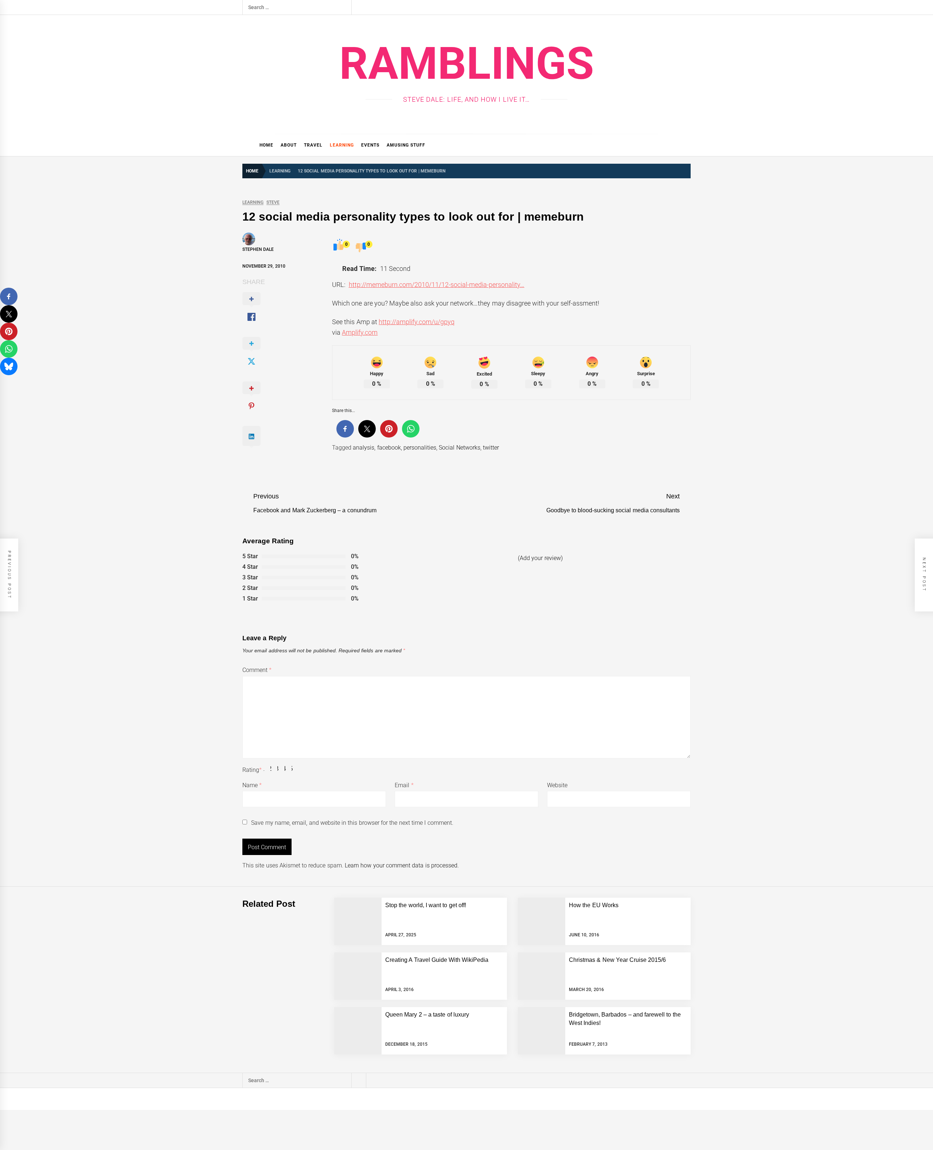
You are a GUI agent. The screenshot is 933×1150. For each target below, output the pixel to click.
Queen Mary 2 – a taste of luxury (427, 1014)
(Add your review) (540, 558)
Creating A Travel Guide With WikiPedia (437, 960)
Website (557, 785)
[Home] (249, 145)
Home (266, 145)
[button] (687, 145)
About (289, 145)
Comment (257, 670)
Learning (342, 145)
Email (404, 785)
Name (252, 785)
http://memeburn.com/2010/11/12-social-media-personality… (436, 284)
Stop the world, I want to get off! (425, 905)
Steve (273, 202)
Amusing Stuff (406, 145)
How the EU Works (593, 905)
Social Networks (459, 447)
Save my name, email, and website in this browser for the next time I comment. (352, 822)
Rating (252, 769)
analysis (363, 447)
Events (370, 145)
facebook (389, 447)
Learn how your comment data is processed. (402, 865)
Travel (313, 145)
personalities (419, 447)
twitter (491, 447)
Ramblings (466, 63)
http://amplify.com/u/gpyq (416, 322)
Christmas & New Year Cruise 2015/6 (617, 960)
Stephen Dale (258, 249)
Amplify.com (360, 332)
